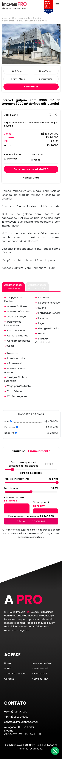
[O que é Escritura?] (17, 427)
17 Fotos (18, 71)
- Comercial (39, 673)
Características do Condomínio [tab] (37, 286)
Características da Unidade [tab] (13, 286)
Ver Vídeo (46, 71)
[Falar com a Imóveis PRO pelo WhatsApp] (55, 750)
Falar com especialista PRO (31, 169)
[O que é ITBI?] (10, 421)
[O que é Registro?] (16, 433)
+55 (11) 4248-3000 (15, 711)
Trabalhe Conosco (15, 673)
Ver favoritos (31, 86)
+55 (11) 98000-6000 (16, 717)
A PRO (7, 668)
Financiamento (45, 79)
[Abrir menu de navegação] (57, 3)
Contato (9, 678)
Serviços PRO (40, 678)
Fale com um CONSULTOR (31, 521)
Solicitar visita (31, 177)
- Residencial (40, 668)
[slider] (12, 469)
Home (7, 663)
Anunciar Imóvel (41, 663)
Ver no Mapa (19, 79)
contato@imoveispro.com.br (21, 722)
